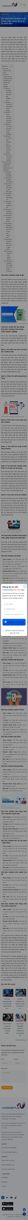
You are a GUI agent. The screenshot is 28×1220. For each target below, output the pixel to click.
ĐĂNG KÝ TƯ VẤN (15, 622)
